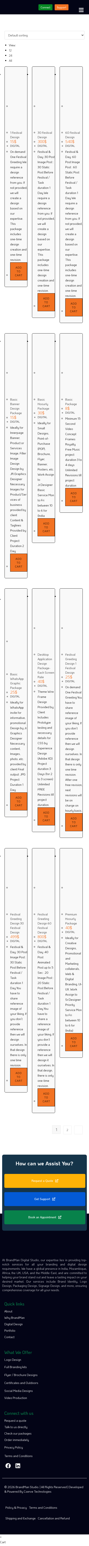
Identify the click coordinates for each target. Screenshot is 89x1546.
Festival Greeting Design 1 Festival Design (71, 663)
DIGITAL (15, 145)
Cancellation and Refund (54, 1518)
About (8, 1311)
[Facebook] (8, 1465)
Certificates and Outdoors (21, 1383)
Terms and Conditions (18, 1456)
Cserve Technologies (37, 1491)
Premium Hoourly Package (71, 918)
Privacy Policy (13, 1447)
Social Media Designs (18, 1391)
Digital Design (13, 1324)
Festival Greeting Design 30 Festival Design (17, 923)
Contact (9, 1337)
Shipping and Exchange (20, 1518)
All (10, 61)
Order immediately (16, 1440)
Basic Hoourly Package (43, 403)
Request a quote (15, 1420)
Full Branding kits (15, 1367)
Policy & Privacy (16, 1507)
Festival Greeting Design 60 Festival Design (44, 923)
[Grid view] (6, 28)
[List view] (8, 28)
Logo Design (12, 1360)
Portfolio (9, 1330)
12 (10, 50)
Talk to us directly (15, 1427)
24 (10, 55)
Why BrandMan (14, 1318)
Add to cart (18, 271)
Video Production (15, 1398)
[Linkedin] (18, 1465)
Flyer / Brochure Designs (21, 1375)
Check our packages (18, 1433)
